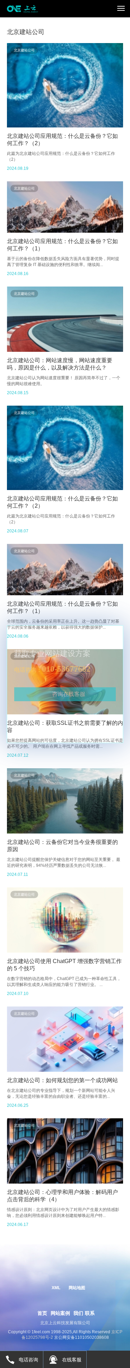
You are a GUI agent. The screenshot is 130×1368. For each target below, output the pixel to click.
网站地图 (77, 1287)
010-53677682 (66, 668)
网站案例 (60, 1313)
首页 (42, 1313)
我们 (78, 1313)
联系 (90, 1313)
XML (56, 1287)
